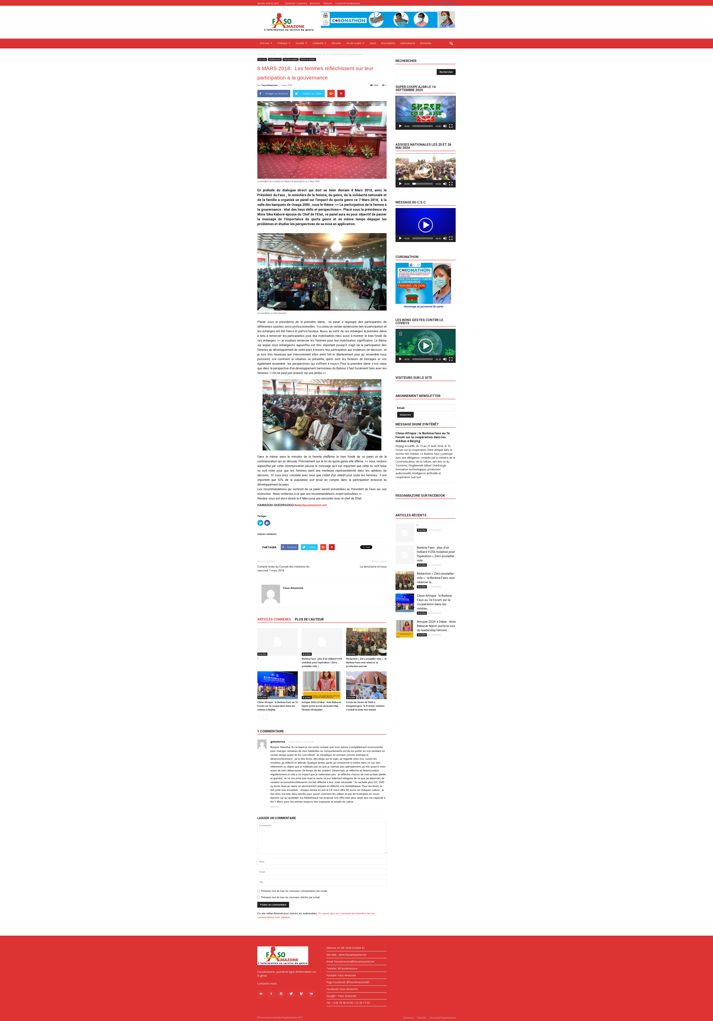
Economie (425, 43)
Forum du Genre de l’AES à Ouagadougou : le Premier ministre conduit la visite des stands (365, 706)
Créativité (317, 43)
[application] (425, 113)
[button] (451, 43)
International (408, 43)
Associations (388, 43)
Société (300, 43)
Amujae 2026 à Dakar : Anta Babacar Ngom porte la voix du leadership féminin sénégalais (321, 706)
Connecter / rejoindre (296, 3)
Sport (373, 43)
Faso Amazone (270, 85)
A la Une (264, 43)
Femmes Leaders (290, 59)
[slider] (422, 126)
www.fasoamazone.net (311, 505)
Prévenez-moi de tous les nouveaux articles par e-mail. (290, 897)
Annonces (315, 3)
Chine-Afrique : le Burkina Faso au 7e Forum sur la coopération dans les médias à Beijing (277, 706)
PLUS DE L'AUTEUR (309, 619)
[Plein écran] (451, 126)
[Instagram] (440, 3)
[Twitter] (444, 3)
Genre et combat (308, 59)
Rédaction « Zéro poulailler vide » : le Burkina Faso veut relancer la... (436, 578)
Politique (282, 43)
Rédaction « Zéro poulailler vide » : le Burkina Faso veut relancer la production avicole (366, 662)
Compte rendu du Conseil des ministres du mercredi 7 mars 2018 (283, 568)
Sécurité (336, 43)
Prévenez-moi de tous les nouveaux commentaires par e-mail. (294, 891)
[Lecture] (400, 126)
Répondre (274, 807)
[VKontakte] (454, 3)
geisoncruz (277, 741)
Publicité (327, 3)
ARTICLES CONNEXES (274, 619)
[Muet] (445, 126)
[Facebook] (435, 3)
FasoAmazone (275, 59)
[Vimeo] (449, 3)
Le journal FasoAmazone (348, 3)
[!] (277, 642)
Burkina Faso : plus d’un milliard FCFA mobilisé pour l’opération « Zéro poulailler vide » (322, 662)
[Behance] (430, 3)
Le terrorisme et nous (373, 566)
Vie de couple (353, 43)
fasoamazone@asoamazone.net (297, 983)
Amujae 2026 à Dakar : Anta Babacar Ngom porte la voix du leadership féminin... (436, 626)
